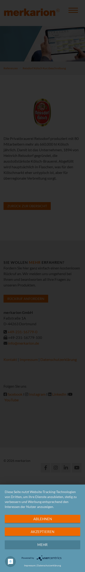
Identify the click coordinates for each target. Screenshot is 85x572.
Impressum (29, 565)
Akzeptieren (42, 531)
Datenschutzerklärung (49, 565)
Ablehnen (42, 519)
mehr (42, 544)
